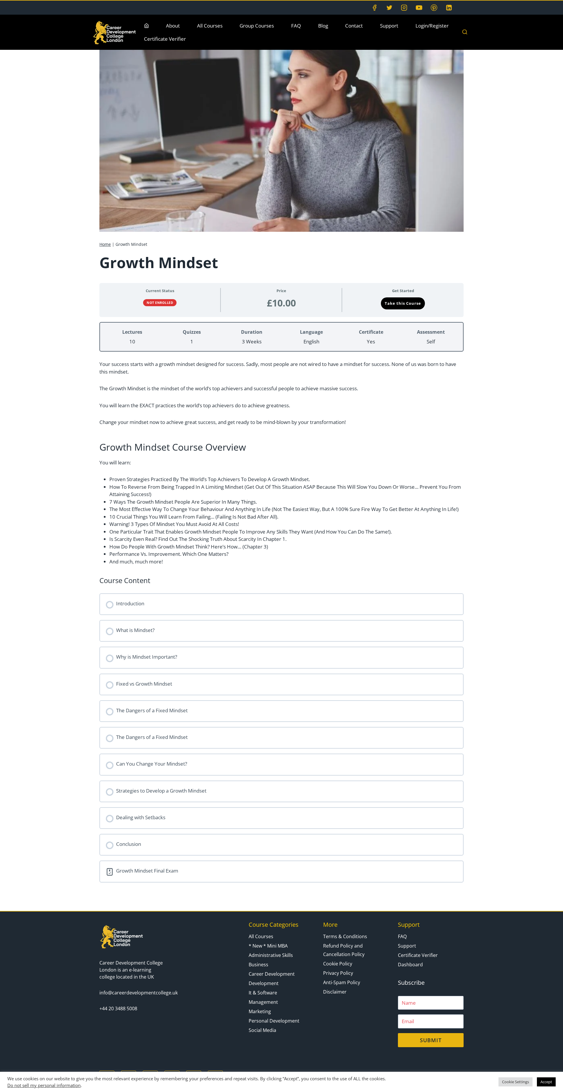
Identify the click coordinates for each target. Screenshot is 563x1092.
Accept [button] (546, 1081)
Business (258, 964)
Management (263, 1002)
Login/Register (432, 25)
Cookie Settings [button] (515, 1081)
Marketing (260, 1011)
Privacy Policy (338, 973)
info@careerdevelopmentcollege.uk (138, 992)
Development (264, 983)
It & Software (263, 992)
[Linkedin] (448, 7)
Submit (431, 1040)
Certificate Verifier (165, 38)
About (173, 25)
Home (105, 244)
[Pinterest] (434, 7)
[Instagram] (404, 7)
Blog (323, 25)
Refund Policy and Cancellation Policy (343, 950)
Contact (354, 25)
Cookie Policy (337, 963)
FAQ (296, 25)
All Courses (210, 25)
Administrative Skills (271, 955)
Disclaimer (335, 992)
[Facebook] (374, 7)
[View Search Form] (465, 32)
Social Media (262, 1030)
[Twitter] (389, 7)
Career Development (272, 974)
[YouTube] (419, 7)
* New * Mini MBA (268, 946)
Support (389, 25)
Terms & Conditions (345, 936)
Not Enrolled (160, 302)
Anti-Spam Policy (341, 982)
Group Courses (257, 25)
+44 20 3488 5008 (118, 1008)
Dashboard (410, 964)
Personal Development (274, 1021)
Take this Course (403, 303)
